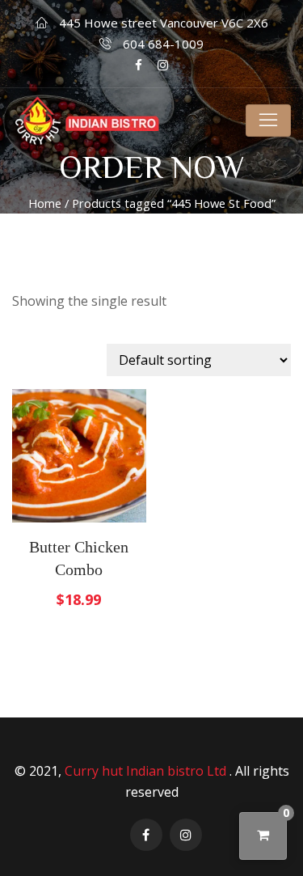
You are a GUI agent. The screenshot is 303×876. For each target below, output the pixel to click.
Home (44, 203)
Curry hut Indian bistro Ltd (147, 771)
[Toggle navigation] (268, 120)
